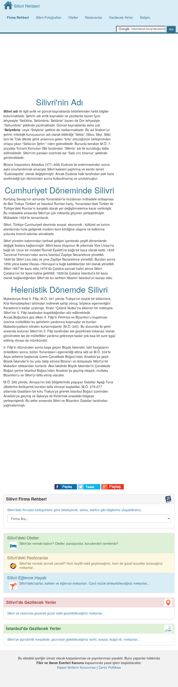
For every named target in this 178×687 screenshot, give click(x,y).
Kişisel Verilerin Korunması (76, 667)
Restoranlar (93, 17)
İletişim (145, 17)
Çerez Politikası (110, 667)
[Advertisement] (59, 51)
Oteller (73, 17)
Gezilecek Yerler (121, 17)
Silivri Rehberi (27, 6)
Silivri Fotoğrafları (48, 17)
